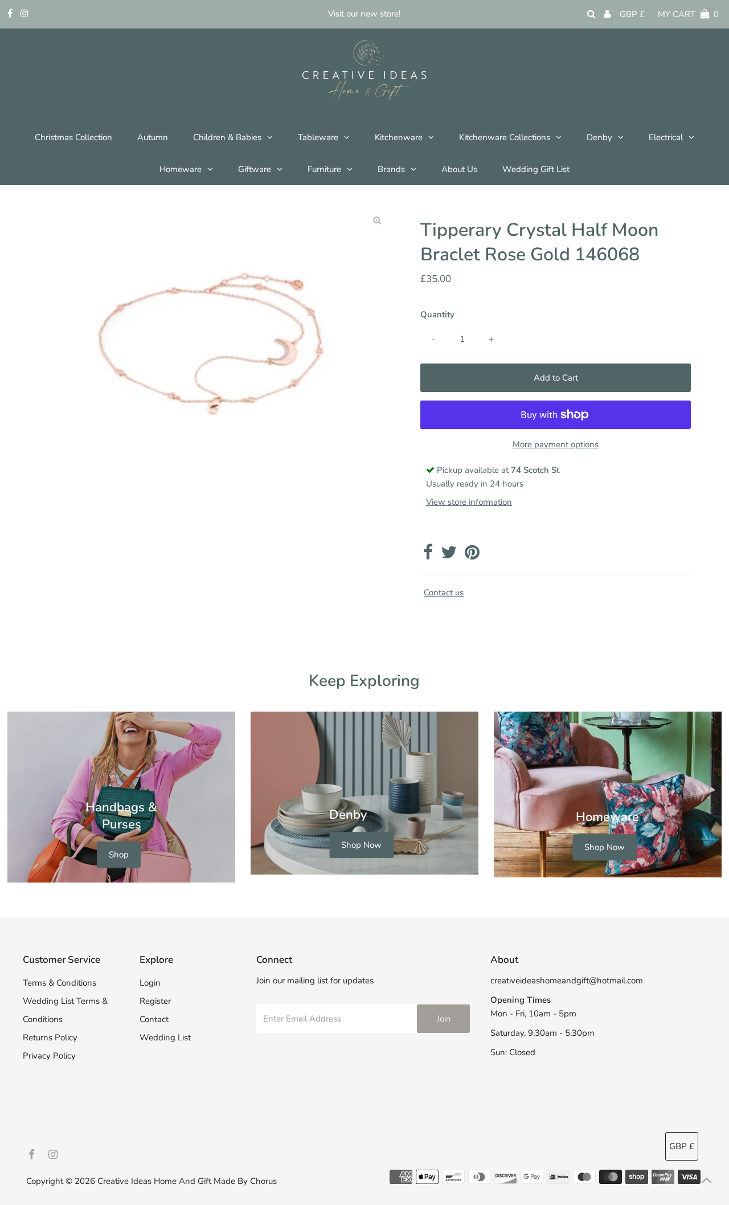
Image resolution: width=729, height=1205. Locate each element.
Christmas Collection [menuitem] (73, 137)
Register (155, 1001)
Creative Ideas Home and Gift (155, 1181)
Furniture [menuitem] (324, 169)
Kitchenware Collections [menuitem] (504, 137)
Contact (154, 1019)
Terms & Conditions (59, 982)
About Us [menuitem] (459, 169)
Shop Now (361, 845)
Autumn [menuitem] (152, 137)
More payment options (556, 444)
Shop (119, 854)
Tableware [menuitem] (318, 137)
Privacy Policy (49, 1055)
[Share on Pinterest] (472, 555)
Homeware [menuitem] (180, 169)
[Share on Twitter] (449, 555)
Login (150, 982)
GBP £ (632, 14)
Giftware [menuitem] (254, 169)
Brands (391, 169)
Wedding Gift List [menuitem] (536, 169)
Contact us (444, 593)
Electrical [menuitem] (666, 137)
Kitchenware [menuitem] (399, 137)
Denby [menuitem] (599, 137)
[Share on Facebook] (428, 555)
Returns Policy (50, 1037)
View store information (469, 502)
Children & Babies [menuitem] (227, 137)
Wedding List (165, 1037)
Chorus (263, 1181)
